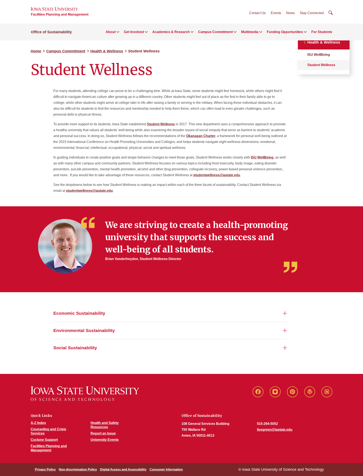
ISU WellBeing (318, 54)
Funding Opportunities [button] (285, 32)
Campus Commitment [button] (215, 32)
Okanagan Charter (200, 136)
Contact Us (257, 13)
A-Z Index (38, 423)
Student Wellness (161, 124)
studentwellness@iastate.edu (216, 175)
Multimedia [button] (249, 32)
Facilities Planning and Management (59, 14)
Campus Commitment (65, 51)
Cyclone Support (44, 439)
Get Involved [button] (134, 32)
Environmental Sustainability (84, 330)
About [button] (111, 32)
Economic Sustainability (79, 313)
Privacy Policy (45, 469)
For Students (321, 32)
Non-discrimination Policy (78, 469)
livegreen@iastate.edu (274, 429)
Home (36, 51)
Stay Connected (312, 13)
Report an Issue (103, 433)
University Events (105, 439)
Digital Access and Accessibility (123, 469)
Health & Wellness (106, 51)
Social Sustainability (75, 347)
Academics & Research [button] (171, 32)
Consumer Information (166, 469)
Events (276, 13)
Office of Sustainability (51, 32)
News (290, 13)
